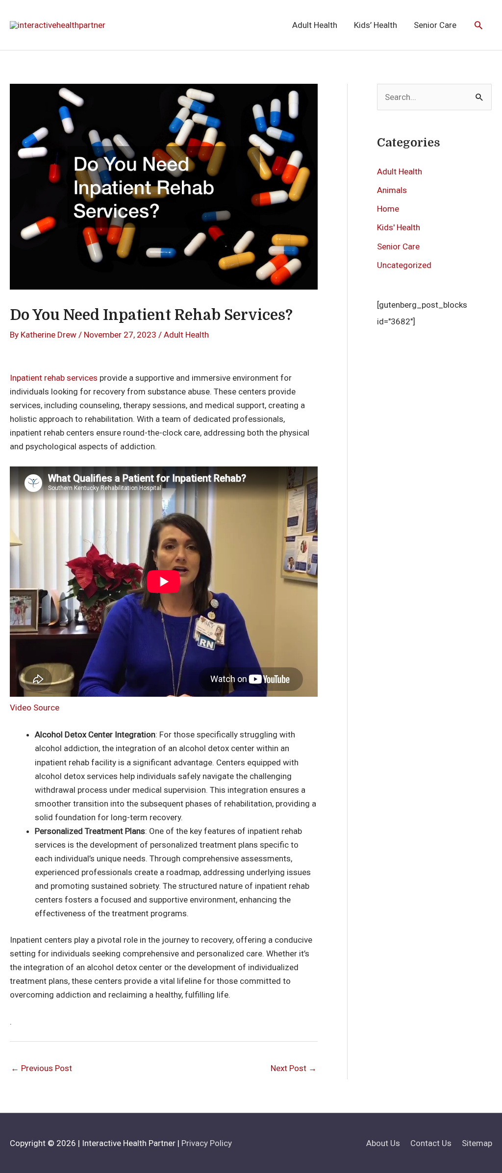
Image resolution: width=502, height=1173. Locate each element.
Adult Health (314, 25)
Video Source (34, 707)
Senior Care (435, 25)
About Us (383, 1143)
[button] (478, 25)
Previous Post (41, 1068)
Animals (392, 190)
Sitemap (477, 1143)
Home (388, 209)
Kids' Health (398, 227)
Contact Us (431, 1143)
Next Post (294, 1068)
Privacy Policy (206, 1143)
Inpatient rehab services (54, 378)
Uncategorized (404, 265)
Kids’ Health (375, 25)
